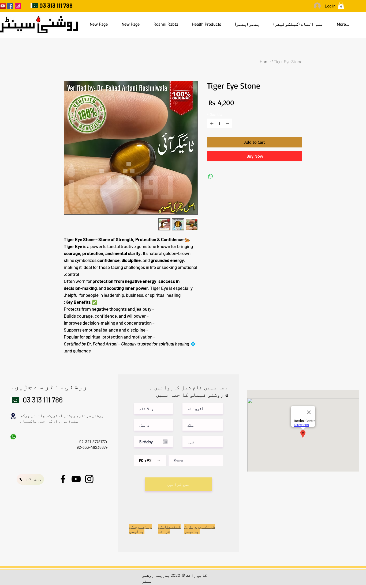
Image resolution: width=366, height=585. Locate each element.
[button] (341, 5)
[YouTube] (76, 479)
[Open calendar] (165, 441)
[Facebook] (10, 6)
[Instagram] (18, 6)
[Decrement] (228, 123)
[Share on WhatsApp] (210, 176)
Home (265, 61)
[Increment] (211, 123)
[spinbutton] (219, 123)
